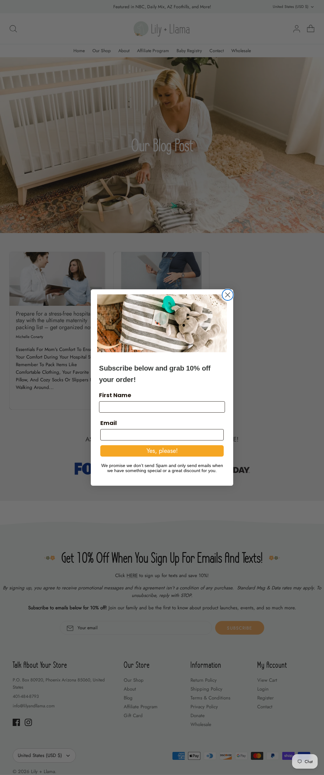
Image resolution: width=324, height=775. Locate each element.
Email (108, 423)
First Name (115, 395)
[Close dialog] (227, 294)
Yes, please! (162, 450)
